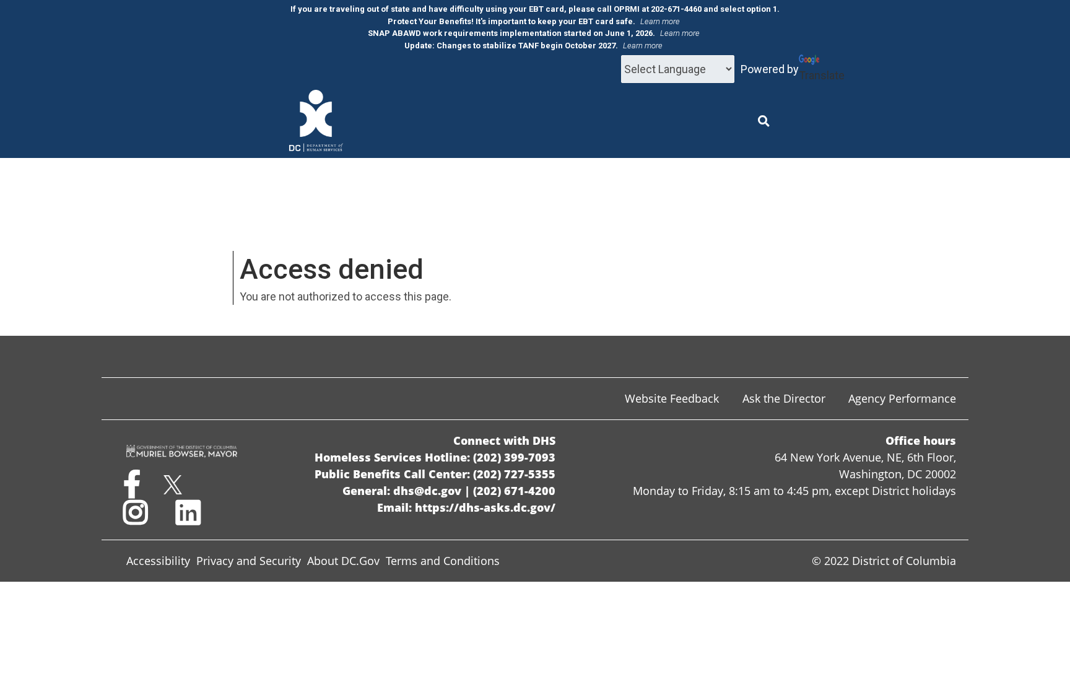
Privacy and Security (248, 560)
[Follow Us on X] (172, 490)
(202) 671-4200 (514, 490)
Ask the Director (783, 398)
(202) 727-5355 (514, 473)
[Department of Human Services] (316, 120)
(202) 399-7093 (514, 457)
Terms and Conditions (443, 560)
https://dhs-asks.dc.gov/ (485, 507)
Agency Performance (902, 398)
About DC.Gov (343, 560)
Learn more (660, 21)
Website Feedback (672, 398)
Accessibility (158, 560)
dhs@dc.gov (427, 490)
